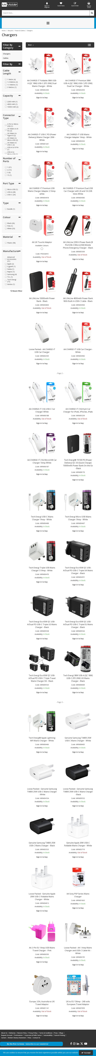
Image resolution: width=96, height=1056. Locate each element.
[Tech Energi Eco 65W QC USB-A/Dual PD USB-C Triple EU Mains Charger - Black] (78, 605)
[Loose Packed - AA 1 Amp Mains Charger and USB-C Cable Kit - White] (78, 931)
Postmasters (18, 1035)
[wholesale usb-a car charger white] (42, 332)
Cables (5, 58)
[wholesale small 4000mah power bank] (78, 281)
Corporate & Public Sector (33, 1035)
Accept (87, 1053)
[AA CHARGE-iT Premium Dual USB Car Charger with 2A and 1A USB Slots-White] (78, 171)
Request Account (6, 1035)
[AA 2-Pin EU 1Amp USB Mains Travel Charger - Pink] (42, 931)
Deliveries (12, 1033)
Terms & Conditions (45, 1033)
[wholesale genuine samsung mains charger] (78, 721)
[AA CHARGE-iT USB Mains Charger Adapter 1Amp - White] (78, 118)
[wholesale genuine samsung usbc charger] (42, 826)
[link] (71, 1043)
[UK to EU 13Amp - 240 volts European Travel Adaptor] (78, 985)
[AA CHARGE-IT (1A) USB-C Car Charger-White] (42, 392)
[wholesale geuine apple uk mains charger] (42, 877)
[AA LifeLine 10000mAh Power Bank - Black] (42, 281)
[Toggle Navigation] (48, 23)
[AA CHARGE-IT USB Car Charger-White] (78, 332)
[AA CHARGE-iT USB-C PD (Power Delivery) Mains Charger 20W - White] (42, 118)
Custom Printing (59, 1035)
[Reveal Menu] (48, 23)
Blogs (61, 1033)
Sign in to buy (42, 97)
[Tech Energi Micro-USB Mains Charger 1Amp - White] (78, 500)
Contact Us (36, 1038)
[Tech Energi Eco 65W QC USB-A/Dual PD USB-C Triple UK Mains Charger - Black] (78, 551)
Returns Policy (22, 1033)
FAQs (29, 1038)
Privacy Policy (32, 1033)
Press (56, 1033)
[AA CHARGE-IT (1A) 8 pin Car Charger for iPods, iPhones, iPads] (78, 392)
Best (30, 45)
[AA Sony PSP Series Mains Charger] (78, 877)
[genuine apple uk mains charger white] (78, 826)
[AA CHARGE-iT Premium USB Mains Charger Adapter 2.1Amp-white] (42, 171)
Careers (3, 1038)
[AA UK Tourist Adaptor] (42, 225)
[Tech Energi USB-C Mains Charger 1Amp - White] (42, 500)
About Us (4, 1033)
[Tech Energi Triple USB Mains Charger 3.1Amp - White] (42, 551)
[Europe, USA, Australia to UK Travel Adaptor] (42, 985)
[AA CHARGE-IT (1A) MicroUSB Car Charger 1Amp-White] (42, 443)
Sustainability (48, 1035)
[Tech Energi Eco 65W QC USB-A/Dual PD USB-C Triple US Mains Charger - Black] (42, 605)
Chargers (6, 54)
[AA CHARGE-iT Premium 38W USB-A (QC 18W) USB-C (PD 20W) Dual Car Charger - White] (78, 64)
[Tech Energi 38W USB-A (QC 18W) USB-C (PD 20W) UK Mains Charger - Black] (78, 659)
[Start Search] (92, 13)
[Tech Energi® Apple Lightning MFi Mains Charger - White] (42, 721)
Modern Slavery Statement (17, 1038)
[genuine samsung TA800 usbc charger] (78, 772)
